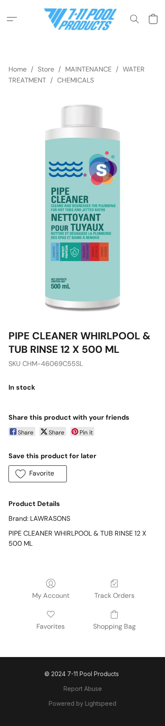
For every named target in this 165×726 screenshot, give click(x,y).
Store (46, 69)
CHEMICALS (75, 80)
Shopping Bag (114, 626)
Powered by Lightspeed (82, 703)
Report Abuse (82, 688)
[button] (82, 19)
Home (17, 69)
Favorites (50, 626)
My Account (50, 595)
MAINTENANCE (88, 69)
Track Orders (114, 595)
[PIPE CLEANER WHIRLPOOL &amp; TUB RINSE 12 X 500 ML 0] (82, 205)
